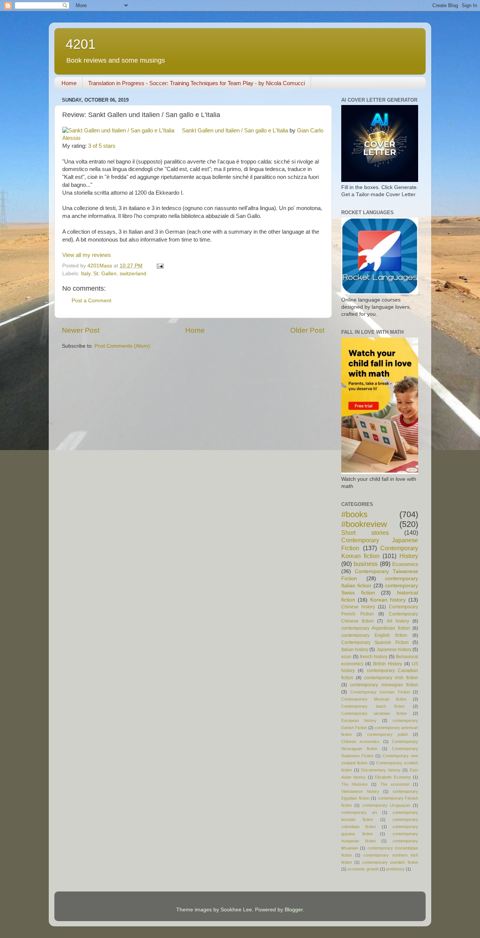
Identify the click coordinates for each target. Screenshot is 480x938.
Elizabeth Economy (393, 777)
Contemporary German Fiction (380, 692)
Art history (398, 621)
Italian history (354, 649)
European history (358, 720)
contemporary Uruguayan (386, 805)
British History (387, 663)
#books (354, 514)
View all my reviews (86, 255)
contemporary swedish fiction (390, 862)
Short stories (365, 532)
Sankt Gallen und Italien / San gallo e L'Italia (235, 131)
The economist (395, 784)
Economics (405, 564)
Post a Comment (91, 300)
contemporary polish (387, 734)
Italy (85, 273)
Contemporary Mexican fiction (373, 699)
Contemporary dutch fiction (373, 706)
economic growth (363, 869)
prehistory (395, 869)
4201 (81, 44)
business (366, 563)
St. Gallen (105, 273)
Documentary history (380, 770)
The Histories (354, 784)
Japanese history (393, 649)
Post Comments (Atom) (122, 346)
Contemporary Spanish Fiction (375, 642)
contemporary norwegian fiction (384, 684)
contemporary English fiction (374, 635)
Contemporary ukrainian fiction (374, 713)
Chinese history (358, 606)
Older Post (307, 330)
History (408, 555)
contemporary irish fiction (391, 677)
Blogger (294, 909)
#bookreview (364, 524)
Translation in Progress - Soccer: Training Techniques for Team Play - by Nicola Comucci (196, 83)
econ (346, 656)
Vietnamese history (360, 791)
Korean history (388, 600)
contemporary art (359, 812)
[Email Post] (159, 266)
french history (374, 656)
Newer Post (80, 330)
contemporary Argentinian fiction (375, 628)
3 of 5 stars (102, 146)
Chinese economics (360, 741)
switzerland (133, 273)
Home (69, 83)
